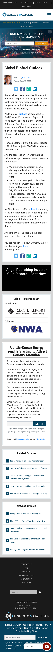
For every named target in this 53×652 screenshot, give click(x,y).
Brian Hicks (26, 78)
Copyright (26, 579)
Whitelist (26, 572)
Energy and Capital (22, 439)
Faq (26, 568)
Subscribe (39, 423)
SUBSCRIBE (41, 43)
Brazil (34, 209)
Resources (46, 23)
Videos (30, 26)
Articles (26, 23)
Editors (22, 26)
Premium (26, 583)
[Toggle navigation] (49, 14)
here (25, 246)
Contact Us (26, 564)
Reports (35, 23)
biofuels (23, 114)
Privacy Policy (41, 439)
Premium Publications (11, 23)
